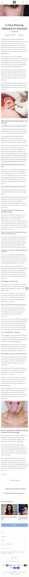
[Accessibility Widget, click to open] (26, 288)
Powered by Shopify (14, 573)
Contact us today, (17, 466)
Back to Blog (15, 480)
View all (14, 525)
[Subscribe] (27, 548)
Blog (16, 20)
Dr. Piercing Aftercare (12, 572)
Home (12, 20)
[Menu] (2, 2)
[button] (23, 2)
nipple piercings (17, 341)
